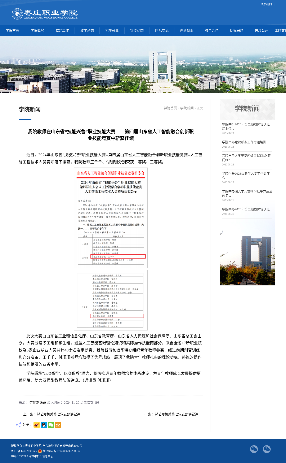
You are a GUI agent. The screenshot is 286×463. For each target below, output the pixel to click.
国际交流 (162, 30)
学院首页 (12, 30)
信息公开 (261, 30)
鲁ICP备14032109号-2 (24, 451)
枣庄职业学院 (45, 14)
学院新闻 (187, 108)
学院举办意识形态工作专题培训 (244, 142)
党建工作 (62, 30)
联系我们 (266, 4)
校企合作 (211, 30)
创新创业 (186, 30)
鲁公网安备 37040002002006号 (61, 451)
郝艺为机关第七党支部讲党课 (58, 414)
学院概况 (37, 30)
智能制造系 (38, 402)
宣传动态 (137, 30)
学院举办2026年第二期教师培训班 (246, 209)
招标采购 (236, 30)
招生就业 (112, 30)
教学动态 (87, 30)
